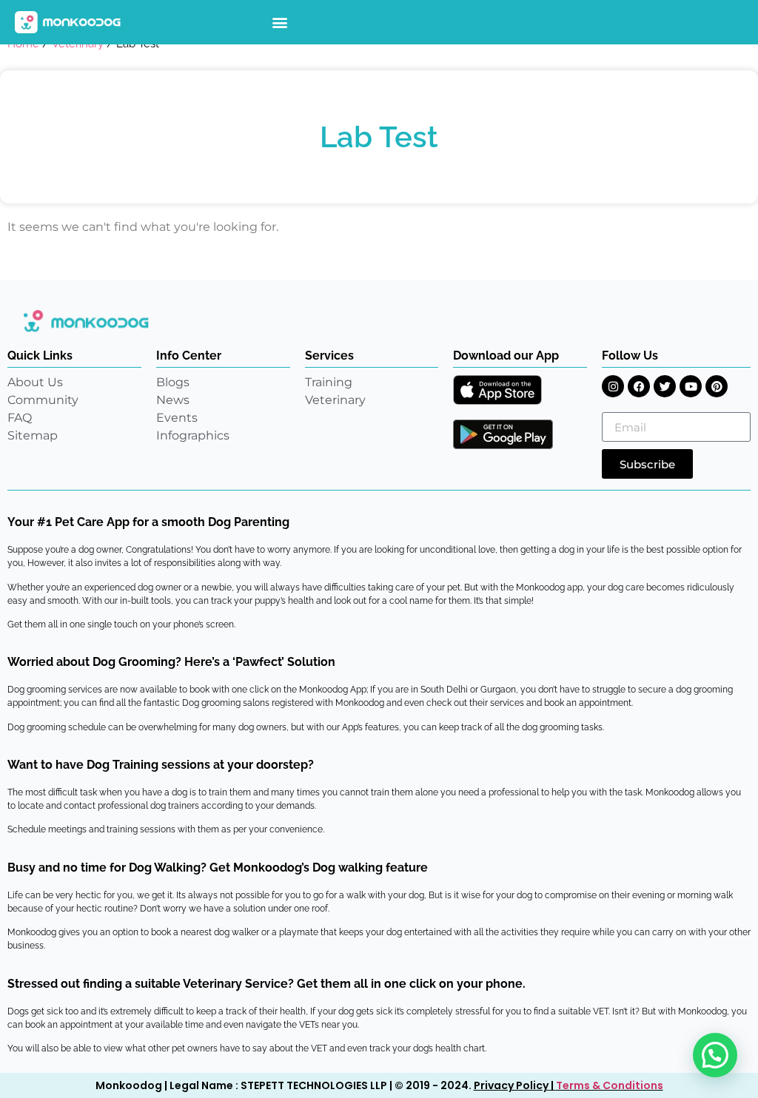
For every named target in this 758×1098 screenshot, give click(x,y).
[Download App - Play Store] (503, 434)
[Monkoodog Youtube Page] (691, 386)
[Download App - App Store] (497, 390)
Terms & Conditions (609, 1085)
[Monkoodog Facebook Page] (639, 386)
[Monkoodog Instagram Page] (613, 386)
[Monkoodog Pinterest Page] (716, 386)
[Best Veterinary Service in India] (68, 22)
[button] (280, 22)
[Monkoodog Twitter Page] (665, 386)
